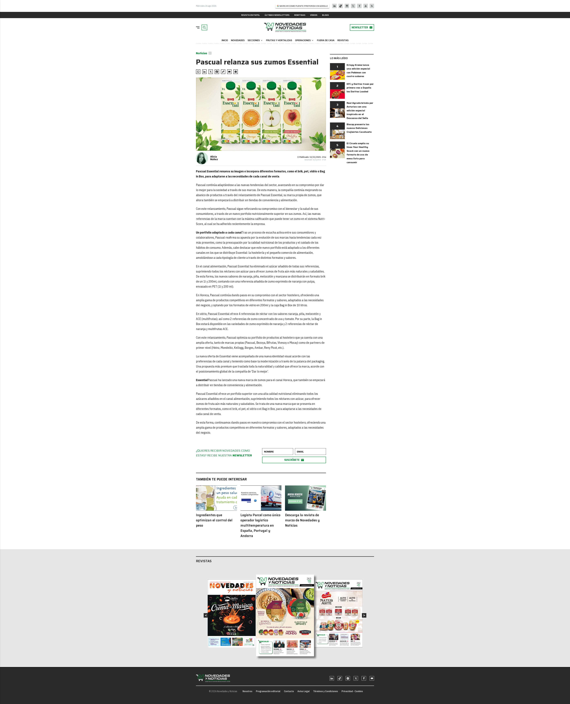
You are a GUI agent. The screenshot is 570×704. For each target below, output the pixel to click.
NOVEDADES (238, 40)
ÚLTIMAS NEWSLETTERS (277, 15)
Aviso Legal (303, 691)
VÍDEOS (313, 15)
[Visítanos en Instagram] (347, 6)
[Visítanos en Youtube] (365, 6)
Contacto (289, 691)
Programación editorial (268, 691)
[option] (285, 615)
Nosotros (247, 691)
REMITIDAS (299, 15)
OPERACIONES (304, 40)
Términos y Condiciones (325, 691)
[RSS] (372, 6)
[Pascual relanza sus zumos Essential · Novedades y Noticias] (285, 27)
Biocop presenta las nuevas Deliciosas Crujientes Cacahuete (359, 128)
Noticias (201, 53)
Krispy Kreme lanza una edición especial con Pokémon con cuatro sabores (358, 70)
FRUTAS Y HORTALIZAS (279, 40)
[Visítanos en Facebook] (359, 6)
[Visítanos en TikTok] (340, 6)
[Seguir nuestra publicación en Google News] (235, 71)
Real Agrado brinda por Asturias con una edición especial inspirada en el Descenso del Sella (360, 110)
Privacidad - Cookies (352, 691)
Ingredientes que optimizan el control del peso (214, 520)
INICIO (225, 40)
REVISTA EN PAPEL (250, 15)
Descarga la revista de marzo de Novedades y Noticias (302, 520)
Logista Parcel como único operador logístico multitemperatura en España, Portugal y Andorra (260, 525)
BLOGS (325, 15)
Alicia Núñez (214, 158)
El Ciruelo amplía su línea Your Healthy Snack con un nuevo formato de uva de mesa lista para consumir (358, 152)
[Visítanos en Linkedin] (334, 6)
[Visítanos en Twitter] (353, 6)
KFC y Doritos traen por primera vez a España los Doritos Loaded (360, 87)
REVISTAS (343, 40)
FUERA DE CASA (325, 40)
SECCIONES (255, 40)
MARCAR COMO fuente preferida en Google (304, 6)
